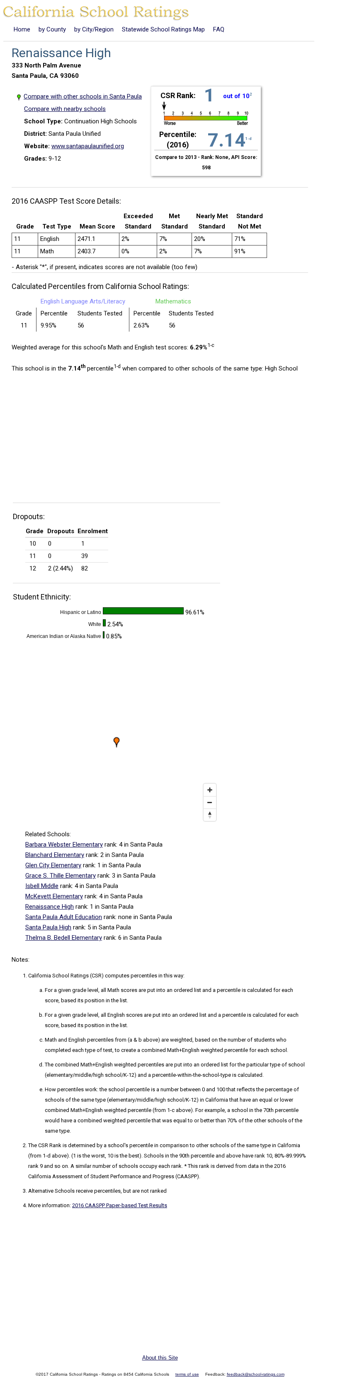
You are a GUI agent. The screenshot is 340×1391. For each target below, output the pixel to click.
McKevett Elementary (54, 896)
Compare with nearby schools (65, 109)
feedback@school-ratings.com (255, 1374)
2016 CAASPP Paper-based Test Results (119, 1205)
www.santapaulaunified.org (87, 146)
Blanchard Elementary (54, 855)
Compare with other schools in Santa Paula (83, 96)
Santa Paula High (48, 927)
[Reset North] (210, 815)
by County (52, 29)
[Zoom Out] (210, 802)
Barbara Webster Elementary (64, 844)
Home (22, 29)
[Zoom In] (210, 790)
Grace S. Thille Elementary (60, 875)
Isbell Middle (41, 886)
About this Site (160, 1358)
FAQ (218, 29)
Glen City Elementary (53, 865)
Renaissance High (49, 906)
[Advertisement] (81, 440)
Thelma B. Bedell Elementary (63, 937)
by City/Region (94, 29)
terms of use (187, 1374)
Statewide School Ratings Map (163, 29)
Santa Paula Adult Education (63, 917)
